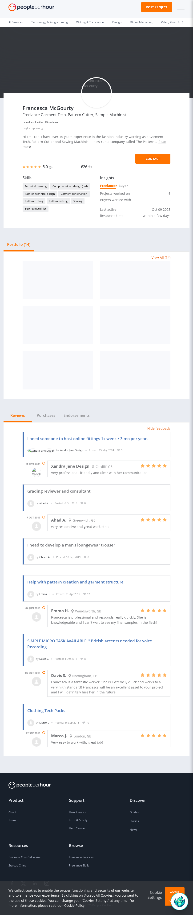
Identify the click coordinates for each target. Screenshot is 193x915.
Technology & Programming (49, 22)
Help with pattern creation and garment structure (75, 582)
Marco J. (44, 722)
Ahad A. (44, 503)
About (12, 812)
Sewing (77, 201)
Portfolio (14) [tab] (18, 244)
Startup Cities (17, 865)
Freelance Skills (79, 865)
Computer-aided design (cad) (70, 186)
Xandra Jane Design (71, 450)
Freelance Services (81, 857)
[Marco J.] (30, 722)
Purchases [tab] (46, 415)
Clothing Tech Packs (46, 710)
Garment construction (74, 193)
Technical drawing (36, 186)
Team (12, 820)
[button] (180, 7)
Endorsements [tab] (77, 415)
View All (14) (161, 257)
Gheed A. (44, 557)
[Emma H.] (30, 594)
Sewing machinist (35, 208)
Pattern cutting (34, 201)
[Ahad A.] (30, 503)
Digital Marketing (141, 22)
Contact (153, 159)
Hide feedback (158, 428)
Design (116, 22)
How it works (77, 812)
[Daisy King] (58, 280)
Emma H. (44, 594)
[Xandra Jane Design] (41, 450)
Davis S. (44, 658)
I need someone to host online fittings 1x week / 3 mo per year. (87, 438)
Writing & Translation (90, 22)
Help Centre (77, 828)
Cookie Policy (74, 905)
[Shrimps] (135, 325)
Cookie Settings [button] (155, 895)
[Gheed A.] (30, 557)
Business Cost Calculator (24, 857)
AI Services (15, 22)
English (27, 128)
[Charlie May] (135, 370)
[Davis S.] (30, 658)
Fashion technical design (40, 193)
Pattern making (58, 201)
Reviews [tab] (17, 415)
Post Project (156, 7)
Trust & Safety (78, 820)
